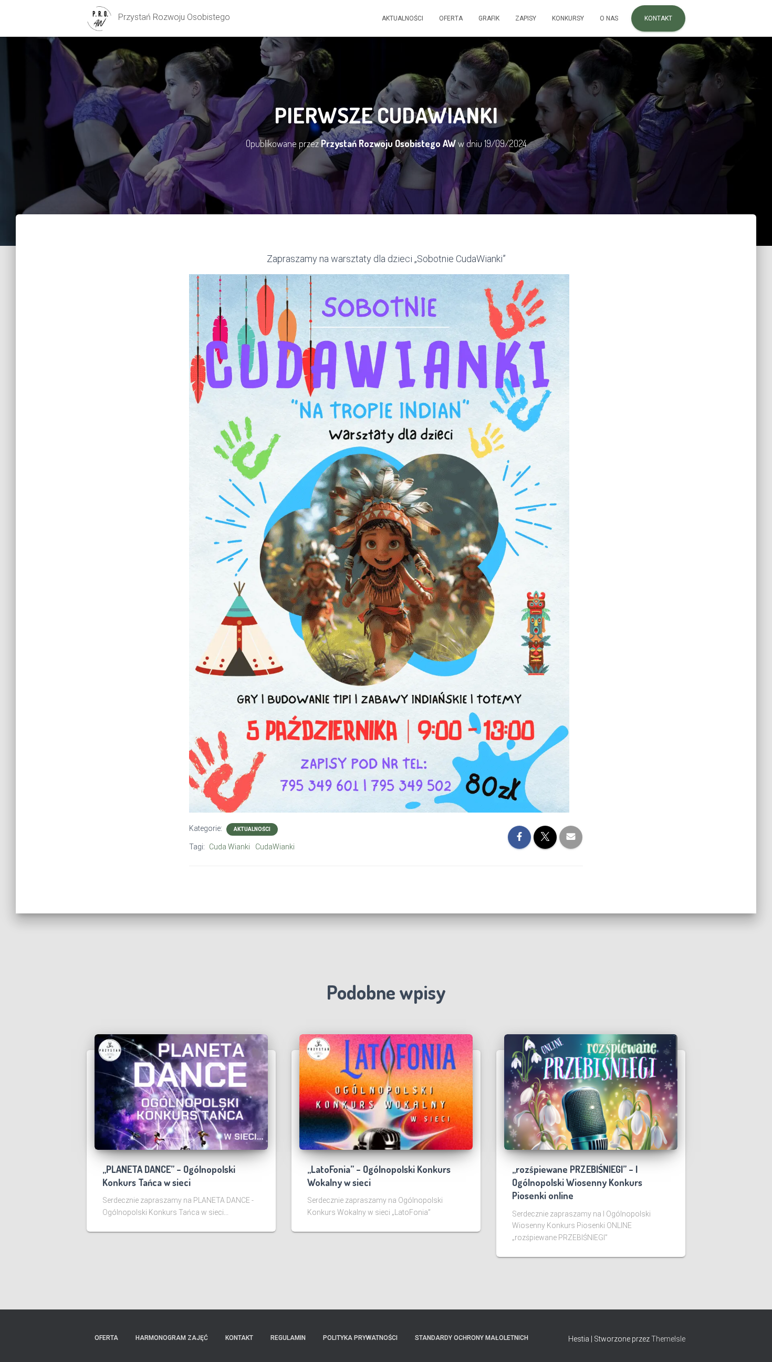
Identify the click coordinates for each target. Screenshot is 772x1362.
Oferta (451, 18)
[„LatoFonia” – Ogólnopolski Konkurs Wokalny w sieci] (386, 1091)
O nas (609, 18)
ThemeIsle (668, 1339)
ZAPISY (525, 18)
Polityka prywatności (360, 1338)
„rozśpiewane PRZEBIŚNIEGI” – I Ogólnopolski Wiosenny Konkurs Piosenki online (577, 1182)
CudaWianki (275, 847)
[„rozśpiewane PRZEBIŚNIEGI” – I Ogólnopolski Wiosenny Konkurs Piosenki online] (590, 1091)
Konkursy (568, 18)
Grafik (488, 18)
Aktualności (402, 18)
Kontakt (658, 18)
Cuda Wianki (229, 847)
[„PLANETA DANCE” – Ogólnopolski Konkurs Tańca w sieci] (181, 1091)
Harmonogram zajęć (171, 1338)
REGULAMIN (288, 1338)
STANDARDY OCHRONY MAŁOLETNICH (471, 1338)
